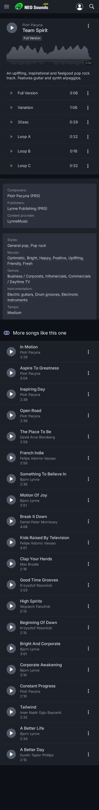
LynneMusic (17, 221)
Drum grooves (47, 294)
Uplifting (75, 258)
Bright (32, 258)
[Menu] (6, 6)
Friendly (14, 263)
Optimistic (16, 258)
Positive (59, 258)
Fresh (27, 263)
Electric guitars (20, 294)
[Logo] (31, 6)
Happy (45, 258)
